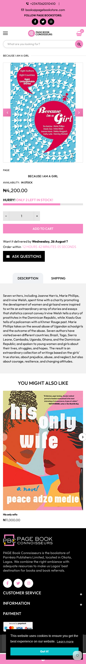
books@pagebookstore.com (45, 10)
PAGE (6, 170)
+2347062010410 (43, 4)
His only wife (10, 514)
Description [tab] (28, 278)
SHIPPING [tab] (58, 278)
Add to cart (43, 229)
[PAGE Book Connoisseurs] (43, 33)
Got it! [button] (44, 651)
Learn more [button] (65, 641)
